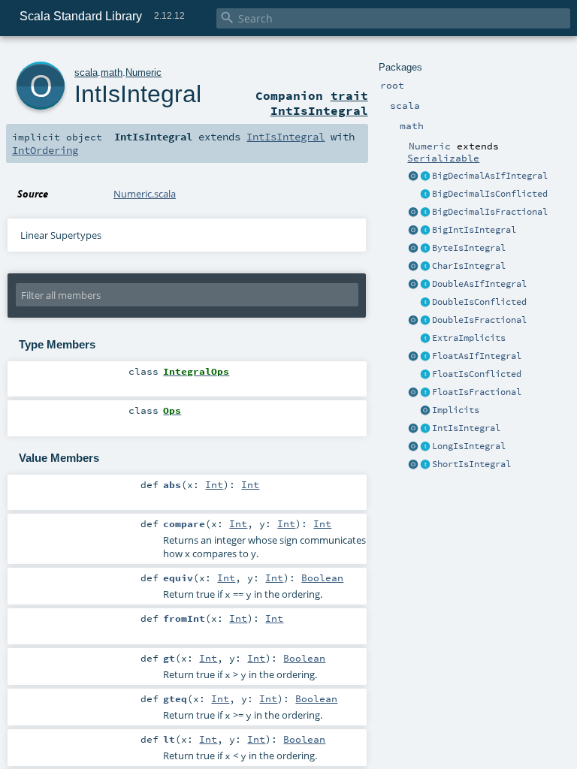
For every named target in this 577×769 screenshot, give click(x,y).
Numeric (143, 72)
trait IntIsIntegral (319, 103)
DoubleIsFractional (479, 320)
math (111, 72)
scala (86, 72)
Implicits (455, 410)
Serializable (443, 158)
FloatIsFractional (476, 392)
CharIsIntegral (469, 266)
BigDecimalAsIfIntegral (490, 175)
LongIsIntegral (469, 446)
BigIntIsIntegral (474, 230)
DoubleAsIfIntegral (479, 284)
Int (214, 484)
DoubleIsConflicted (479, 302)
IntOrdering (45, 150)
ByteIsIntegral (469, 248)
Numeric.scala (144, 194)
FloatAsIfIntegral (476, 356)
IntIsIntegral (466, 428)
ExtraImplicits (469, 338)
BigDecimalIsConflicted (490, 193)
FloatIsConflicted (476, 374)
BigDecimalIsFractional (490, 212)
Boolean (322, 577)
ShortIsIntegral (471, 464)
